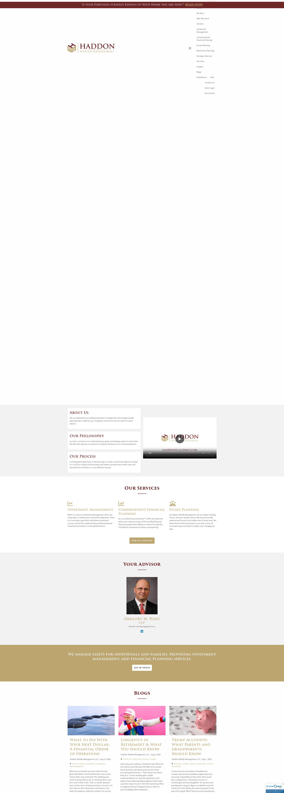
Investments (90, 764)
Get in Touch (142, 667)
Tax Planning (200, 764)
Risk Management (76, 766)
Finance (75, 764)
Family (192, 764)
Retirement (101, 764)
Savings (82, 764)
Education (177, 764)
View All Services (142, 540)
